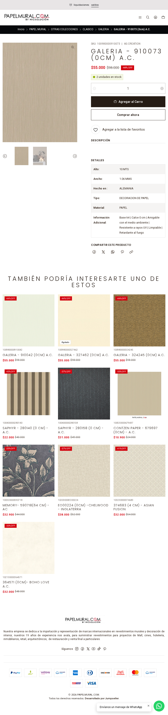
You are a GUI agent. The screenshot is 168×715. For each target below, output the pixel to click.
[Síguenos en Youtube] (93, 649)
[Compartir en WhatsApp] (113, 252)
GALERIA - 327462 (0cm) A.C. (83, 355)
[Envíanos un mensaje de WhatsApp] (159, 706)
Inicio (21, 29)
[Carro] (163, 18)
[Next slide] (74, 156)
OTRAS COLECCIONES (64, 29)
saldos (16, 4)
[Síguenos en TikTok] (99, 649)
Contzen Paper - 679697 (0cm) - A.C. (136, 430)
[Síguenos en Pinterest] (105, 649)
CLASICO (88, 29)
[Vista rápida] (49, 325)
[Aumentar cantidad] (162, 88)
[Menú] (140, 18)
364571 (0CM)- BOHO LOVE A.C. (26, 584)
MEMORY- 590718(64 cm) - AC (26, 507)
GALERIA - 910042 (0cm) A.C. (28, 355)
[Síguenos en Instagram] (77, 649)
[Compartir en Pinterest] (122, 252)
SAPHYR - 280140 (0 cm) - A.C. (25, 430)
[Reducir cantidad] (94, 88)
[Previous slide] (6, 156)
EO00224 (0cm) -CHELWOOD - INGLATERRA (83, 507)
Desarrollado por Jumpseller (102, 698)
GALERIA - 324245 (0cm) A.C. (139, 355)
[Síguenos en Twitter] (88, 649)
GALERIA (103, 29)
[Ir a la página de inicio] (26, 17)
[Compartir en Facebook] (94, 252)
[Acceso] (155, 18)
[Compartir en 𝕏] (103, 252)
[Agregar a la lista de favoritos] (49, 316)
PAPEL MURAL (37, 29)
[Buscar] (147, 18)
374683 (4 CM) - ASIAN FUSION (134, 507)
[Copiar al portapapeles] (131, 252)
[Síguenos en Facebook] (82, 649)
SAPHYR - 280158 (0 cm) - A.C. (81, 430)
